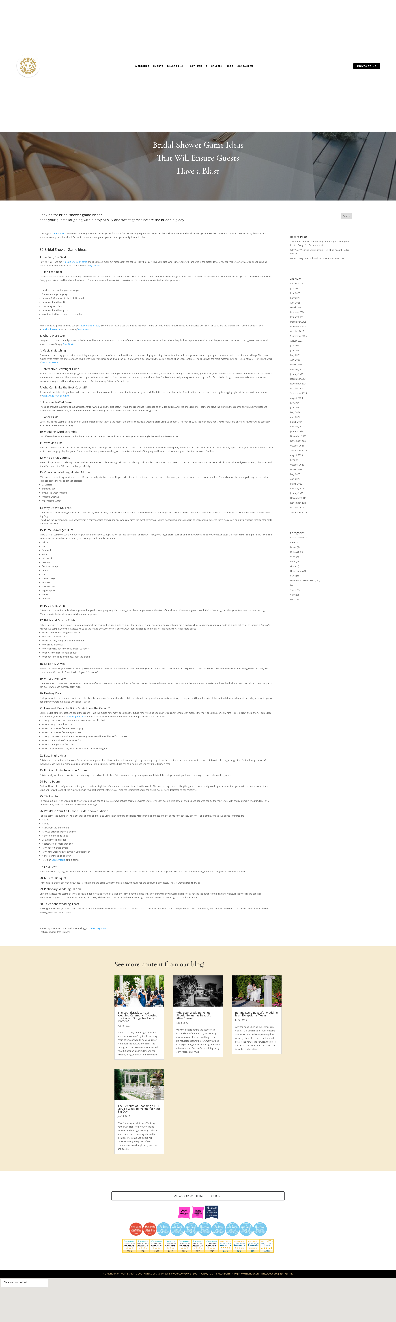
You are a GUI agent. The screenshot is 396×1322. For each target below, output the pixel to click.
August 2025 (296, 340)
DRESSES (294, 551)
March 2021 (296, 469)
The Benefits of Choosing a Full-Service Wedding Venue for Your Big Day (139, 1108)
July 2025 (294, 345)
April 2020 (295, 478)
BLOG (229, 66)
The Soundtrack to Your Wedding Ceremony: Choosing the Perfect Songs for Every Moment (137, 1017)
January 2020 (296, 493)
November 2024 (298, 383)
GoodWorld (68, 344)
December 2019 (298, 497)
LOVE (293, 575)
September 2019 (298, 512)
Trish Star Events (50, 362)
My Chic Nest (95, 265)
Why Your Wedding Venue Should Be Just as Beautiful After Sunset (194, 1015)
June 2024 (295, 407)
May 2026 (295, 297)
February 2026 (297, 312)
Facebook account (50, 329)
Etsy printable (58, 859)
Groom (293, 566)
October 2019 (297, 507)
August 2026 (296, 283)
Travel (293, 590)
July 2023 (294, 459)
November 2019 (298, 502)
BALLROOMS (175, 66)
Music (293, 585)
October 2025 (297, 331)
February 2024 (297, 426)
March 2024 (296, 421)
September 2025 (298, 335)
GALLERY (217, 66)
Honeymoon (296, 570)
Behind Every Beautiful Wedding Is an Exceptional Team (318, 258)
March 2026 (296, 307)
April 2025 (295, 359)
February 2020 (297, 488)
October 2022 (297, 464)
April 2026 (295, 302)
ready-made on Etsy (90, 325)
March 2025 (296, 364)
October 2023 (297, 445)
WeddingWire (84, 329)
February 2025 (297, 369)
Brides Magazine (97, 928)
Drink (292, 556)
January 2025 (296, 374)
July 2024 (294, 402)
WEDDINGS (142, 66)
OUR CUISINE (198, 66)
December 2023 (298, 436)
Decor (293, 547)
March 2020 (296, 483)
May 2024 (295, 412)
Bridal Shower (297, 537)
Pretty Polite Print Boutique (55, 395)
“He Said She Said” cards (75, 261)
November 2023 (298, 440)
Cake (292, 542)
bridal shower (58, 233)
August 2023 (296, 455)
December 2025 (298, 321)
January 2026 (296, 316)
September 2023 (298, 450)
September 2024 (298, 393)
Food (292, 561)
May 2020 (295, 474)
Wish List (294, 599)
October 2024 (297, 388)
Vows (293, 594)
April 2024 (295, 417)
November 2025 (298, 326)
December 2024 (298, 378)
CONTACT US (245, 66)
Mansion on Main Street (302, 580)
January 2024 (296, 431)
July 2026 (294, 288)
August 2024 (296, 398)
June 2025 (295, 350)
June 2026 (295, 293)
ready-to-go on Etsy (76, 716)
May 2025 (295, 355)
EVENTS (158, 66)
